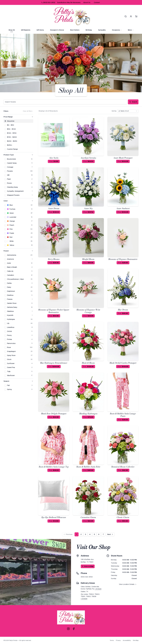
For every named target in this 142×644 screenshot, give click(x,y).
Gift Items (40, 30)
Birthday (89, 30)
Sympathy (102, 30)
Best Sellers (74, 30)
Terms (112, 640)
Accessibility (127, 640)
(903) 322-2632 (49, 2)
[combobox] (127, 111)
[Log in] (131, 16)
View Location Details (126, 584)
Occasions (116, 30)
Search (134, 102)
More (130, 30)
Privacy (118, 640)
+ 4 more (98, 589)
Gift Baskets (25, 30)
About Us (86, 2)
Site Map (135, 640)
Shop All (12, 30)
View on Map (89, 566)
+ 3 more (84, 599)
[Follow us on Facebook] (73, 628)
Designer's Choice (57, 30)
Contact (97, 2)
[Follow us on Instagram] (68, 628)
